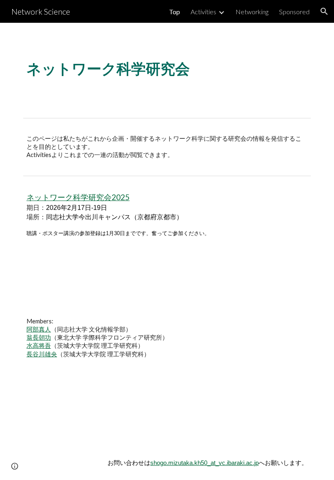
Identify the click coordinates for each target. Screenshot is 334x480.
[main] (167, 68)
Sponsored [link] (294, 11)
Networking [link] (251, 11)
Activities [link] (203, 11)
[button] (324, 11)
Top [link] (174, 11)
